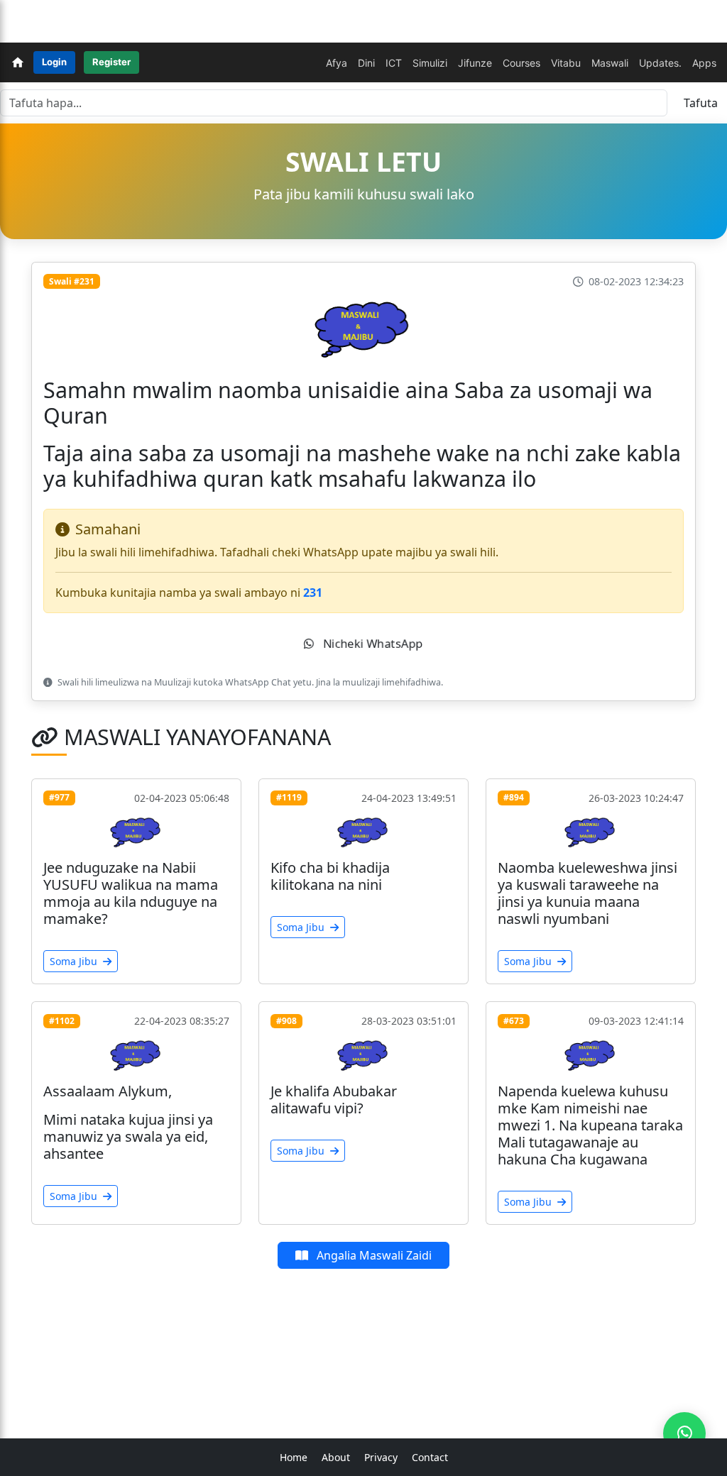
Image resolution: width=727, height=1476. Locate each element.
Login (54, 61)
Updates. (660, 63)
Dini (366, 63)
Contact (430, 1457)
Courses (521, 63)
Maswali (609, 63)
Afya (336, 63)
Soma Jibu (75, 961)
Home (293, 1457)
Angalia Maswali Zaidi (373, 1255)
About (336, 1457)
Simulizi (429, 63)
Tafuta (701, 103)
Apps (704, 63)
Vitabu (566, 63)
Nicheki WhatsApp (371, 643)
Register (111, 61)
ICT (394, 63)
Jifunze (475, 63)
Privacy (381, 1457)
